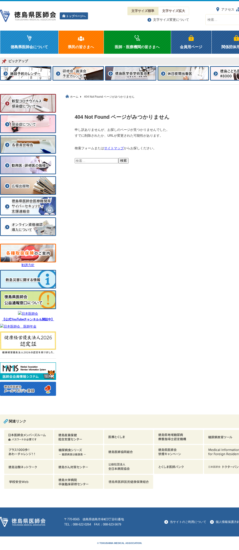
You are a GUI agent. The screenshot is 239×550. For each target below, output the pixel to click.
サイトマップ (114, 148)
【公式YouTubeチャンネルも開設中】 (28, 319)
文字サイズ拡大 (173, 11)
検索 (123, 160)
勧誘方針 (28, 265)
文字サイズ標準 (142, 11)
